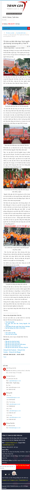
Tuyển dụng (15, 17)
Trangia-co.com (14, 480)
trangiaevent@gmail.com (11, 442)
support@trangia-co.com (15, 380)
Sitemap (9, 17)
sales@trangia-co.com (14, 404)
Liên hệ (4, 17)
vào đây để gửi (22, 465)
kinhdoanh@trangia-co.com (13, 397)
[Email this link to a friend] (29, 46)
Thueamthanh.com (23, 480)
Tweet (4, 357)
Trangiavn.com (5, 480)
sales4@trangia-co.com (15, 417)
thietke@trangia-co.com (14, 427)
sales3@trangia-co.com (15, 410)
